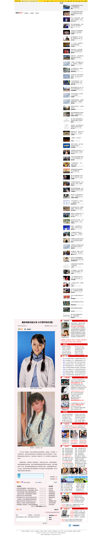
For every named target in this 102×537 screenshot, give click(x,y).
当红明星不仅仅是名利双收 (79, 513)
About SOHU (60, 531)
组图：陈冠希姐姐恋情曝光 (67, 451)
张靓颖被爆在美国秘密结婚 (80, 329)
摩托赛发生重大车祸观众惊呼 (81, 457)
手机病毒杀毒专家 (68, 428)
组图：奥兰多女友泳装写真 (80, 451)
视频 (68, 1)
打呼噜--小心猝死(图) (66, 348)
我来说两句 (47, 325)
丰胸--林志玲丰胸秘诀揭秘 (67, 414)
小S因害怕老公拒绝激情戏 (80, 335)
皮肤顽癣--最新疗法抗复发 (80, 415)
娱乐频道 (26, 13)
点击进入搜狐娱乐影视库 (67, 462)
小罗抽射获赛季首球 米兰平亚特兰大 (78, 403)
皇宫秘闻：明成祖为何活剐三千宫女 (78, 385)
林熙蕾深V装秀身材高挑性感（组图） (72, 506)
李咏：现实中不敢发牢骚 (69, 465)
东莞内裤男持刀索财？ (69, 372)
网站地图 (70, 531)
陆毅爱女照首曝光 (83, 442)
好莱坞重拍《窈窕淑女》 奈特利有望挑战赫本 (27, 504)
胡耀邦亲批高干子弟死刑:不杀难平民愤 (78, 387)
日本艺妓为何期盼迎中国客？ (80, 372)
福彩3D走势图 (83, 428)
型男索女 (72, 516)
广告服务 (41, 531)
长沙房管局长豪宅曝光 (69, 367)
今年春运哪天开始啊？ (69, 374)
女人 (66, 1)
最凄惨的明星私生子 (65, 502)
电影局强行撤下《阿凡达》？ (80, 374)
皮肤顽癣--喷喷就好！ (79, 349)
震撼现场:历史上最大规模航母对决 (78, 388)
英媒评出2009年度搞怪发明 (79, 512)
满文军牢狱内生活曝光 (81, 465)
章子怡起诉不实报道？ (69, 358)
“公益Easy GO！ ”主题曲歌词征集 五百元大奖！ (74, 504)
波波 (72, 336)
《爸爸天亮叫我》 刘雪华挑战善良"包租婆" (27, 493)
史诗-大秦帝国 (74, 384)
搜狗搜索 (20, 482)
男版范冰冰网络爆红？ (69, 371)
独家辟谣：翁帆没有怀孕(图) (79, 323)
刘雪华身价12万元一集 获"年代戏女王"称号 (27, 497)
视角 (64, 362)
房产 (63, 1)
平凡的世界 (78, 427)
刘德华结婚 (79, 341)
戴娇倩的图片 (52, 495)
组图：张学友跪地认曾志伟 (80, 450)
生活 (64, 363)
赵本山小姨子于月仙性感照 (79, 327)
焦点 (64, 360)
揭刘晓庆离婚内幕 (74, 440)
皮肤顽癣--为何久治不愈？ (67, 420)
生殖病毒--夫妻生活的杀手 (80, 414)
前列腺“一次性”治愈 (79, 352)
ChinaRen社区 (67, 508)
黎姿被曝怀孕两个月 (65, 474)
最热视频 (67, 377)
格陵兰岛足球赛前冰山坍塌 (76, 409)
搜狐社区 (66, 494)
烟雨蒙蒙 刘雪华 (52, 500)
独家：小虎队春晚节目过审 (80, 448)
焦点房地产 (33, 1)
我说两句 (85, 1)
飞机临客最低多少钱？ (69, 365)
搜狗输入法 (28, 531)
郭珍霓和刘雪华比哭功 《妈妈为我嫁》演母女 (27, 490)
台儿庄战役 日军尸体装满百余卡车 (78, 379)
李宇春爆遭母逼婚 (65, 442)
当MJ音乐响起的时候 (81, 466)
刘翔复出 (73, 339)
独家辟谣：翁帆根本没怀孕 (80, 460)
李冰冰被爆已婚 (74, 438)
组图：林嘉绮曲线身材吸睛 (67, 450)
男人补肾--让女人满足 (79, 346)
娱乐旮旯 (72, 513)
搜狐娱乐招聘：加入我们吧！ (81, 462)
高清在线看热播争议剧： (76, 382)
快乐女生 (74, 341)
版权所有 (64, 532)
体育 (48, 1)
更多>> (85, 320)
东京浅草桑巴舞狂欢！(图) (67, 457)
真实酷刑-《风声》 (65, 386)
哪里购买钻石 (52, 497)
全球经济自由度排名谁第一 (80, 365)
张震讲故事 (80, 425)
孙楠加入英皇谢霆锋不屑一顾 (79, 336)
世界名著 (74, 427)
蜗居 (82, 382)
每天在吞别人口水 (65, 517)
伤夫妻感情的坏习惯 (66, 417)
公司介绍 (66, 531)
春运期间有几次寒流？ (69, 363)
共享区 (63, 428)
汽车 (60, 1)
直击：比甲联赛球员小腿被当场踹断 (78, 407)
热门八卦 (72, 496)
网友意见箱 (76, 525)
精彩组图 (72, 500)
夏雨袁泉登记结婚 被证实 (76, 397)
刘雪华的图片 (52, 491)
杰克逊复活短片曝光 (65, 401)
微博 (79, 1)
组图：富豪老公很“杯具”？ (67, 454)
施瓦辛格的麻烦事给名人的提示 (79, 332)
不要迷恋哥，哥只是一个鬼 (79, 510)
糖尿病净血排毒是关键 (66, 354)
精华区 (50, 517)
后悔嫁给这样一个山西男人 (79, 515)
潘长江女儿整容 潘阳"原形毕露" (77, 392)
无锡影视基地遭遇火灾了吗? (80, 360)
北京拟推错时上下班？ (69, 360)
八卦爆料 (72, 497)
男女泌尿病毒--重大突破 (80, 348)
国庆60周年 (70, 341)
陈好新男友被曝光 (83, 443)
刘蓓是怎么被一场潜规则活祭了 (79, 330)
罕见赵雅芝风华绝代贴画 (79, 500)
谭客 (72, 330)
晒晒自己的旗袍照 (69, 520)
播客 (71, 1)
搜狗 (36, 1)
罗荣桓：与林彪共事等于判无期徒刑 (78, 381)
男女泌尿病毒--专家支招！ (67, 418)
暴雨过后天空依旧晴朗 (77, 520)
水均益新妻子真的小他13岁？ (80, 358)
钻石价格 (51, 490)
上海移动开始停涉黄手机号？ (80, 369)
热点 (64, 371)
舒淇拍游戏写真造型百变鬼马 (81, 463)
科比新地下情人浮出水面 (76, 406)
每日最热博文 (68, 339)
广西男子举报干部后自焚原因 (79, 362)
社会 (64, 374)
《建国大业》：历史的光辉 (79, 499)
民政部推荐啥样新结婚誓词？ (80, 371)
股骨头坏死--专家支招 (79, 354)
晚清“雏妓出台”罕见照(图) (80, 456)
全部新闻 (74, 531)
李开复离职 (78, 339)
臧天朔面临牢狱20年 (75, 398)
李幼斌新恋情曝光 (83, 440)
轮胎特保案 (83, 339)
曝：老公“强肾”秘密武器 (67, 421)
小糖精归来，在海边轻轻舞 (79, 516)
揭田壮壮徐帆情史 (65, 438)
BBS (82, 1)
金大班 (82, 384)
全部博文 (78, 531)
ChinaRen (26, 1)
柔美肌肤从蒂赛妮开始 (66, 352)
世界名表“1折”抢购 (66, 349)
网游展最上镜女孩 (65, 337)
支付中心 (33, 531)
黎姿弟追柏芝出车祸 (83, 474)
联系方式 (50, 531)
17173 (29, 1)
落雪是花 (73, 335)
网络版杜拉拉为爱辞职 (79, 459)
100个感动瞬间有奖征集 (67, 460)
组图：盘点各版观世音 (79, 453)
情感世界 (72, 515)
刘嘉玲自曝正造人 (74, 443)
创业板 (66, 341)
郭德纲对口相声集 (68, 425)
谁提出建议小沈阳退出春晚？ (80, 367)
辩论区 (50, 519)
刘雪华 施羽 (51, 504)
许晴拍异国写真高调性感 (79, 497)
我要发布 (56, 509)
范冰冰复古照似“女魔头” (79, 502)
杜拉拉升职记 (75, 425)
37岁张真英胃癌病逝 (65, 393)
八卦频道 (32, 13)
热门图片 (72, 502)
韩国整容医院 (52, 493)
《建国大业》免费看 (75, 395)
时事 (64, 372)
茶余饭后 (67, 446)
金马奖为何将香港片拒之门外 (79, 324)
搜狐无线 (67, 424)
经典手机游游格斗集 (77, 428)
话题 (64, 369)
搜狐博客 (66, 321)
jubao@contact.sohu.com (56, 534)
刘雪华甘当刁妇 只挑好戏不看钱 (24, 495)
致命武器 (78, 384)
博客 (76, 1)
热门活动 (63, 504)
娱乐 (52, 1)
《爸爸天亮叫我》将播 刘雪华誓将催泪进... (27, 491)
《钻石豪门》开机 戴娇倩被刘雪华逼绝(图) (27, 499)
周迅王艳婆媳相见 (74, 442)
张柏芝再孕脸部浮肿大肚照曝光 (79, 333)
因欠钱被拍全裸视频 (65, 329)
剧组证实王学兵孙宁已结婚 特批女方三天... (27, 500)
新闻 (64, 367)
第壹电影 (72, 499)
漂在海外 (63, 519)
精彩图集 (63, 506)
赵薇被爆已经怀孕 (65, 440)
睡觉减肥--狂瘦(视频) (66, 346)
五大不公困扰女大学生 (69, 369)
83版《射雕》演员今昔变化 (67, 459)
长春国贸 (73, 329)
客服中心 (46, 531)
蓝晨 (72, 332)
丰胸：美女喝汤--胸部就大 (80, 420)
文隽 (72, 324)
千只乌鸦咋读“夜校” (69, 362)
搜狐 (22, 1)
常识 (64, 365)
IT (58, 1)
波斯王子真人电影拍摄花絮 (67, 463)
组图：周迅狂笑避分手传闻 (67, 448)
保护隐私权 (55, 531)
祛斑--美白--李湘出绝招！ (80, 418)
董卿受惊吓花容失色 (78, 496)
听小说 (63, 427)
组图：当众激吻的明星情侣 (67, 453)
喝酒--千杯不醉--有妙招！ (80, 421)
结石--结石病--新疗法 (66, 351)
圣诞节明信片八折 (65, 443)
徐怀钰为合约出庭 (74, 474)
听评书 (63, 425)
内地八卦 (37, 13)
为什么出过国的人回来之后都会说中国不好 (74, 519)
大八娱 (72, 327)
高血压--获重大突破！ (79, 351)
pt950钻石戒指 (52, 502)
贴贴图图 (72, 512)
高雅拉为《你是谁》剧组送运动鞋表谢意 (26, 502)
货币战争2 (83, 427)
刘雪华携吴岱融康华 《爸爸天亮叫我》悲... (27, 488)
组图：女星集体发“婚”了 (80, 454)
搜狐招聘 (37, 531)
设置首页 (23, 531)
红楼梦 (84, 425)
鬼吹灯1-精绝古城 (68, 427)
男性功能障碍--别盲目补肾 (80, 417)
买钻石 (50, 499)
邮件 (74, 1)
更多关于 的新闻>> (39, 506)
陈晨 (72, 333)
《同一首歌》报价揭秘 (68, 466)
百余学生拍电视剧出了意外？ (80, 363)
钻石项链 (51, 488)
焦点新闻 (72, 510)
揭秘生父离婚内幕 (82, 438)
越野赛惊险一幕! (65, 409)
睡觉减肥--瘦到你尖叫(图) (67, 415)
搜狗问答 (64, 356)
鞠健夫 (72, 323)
